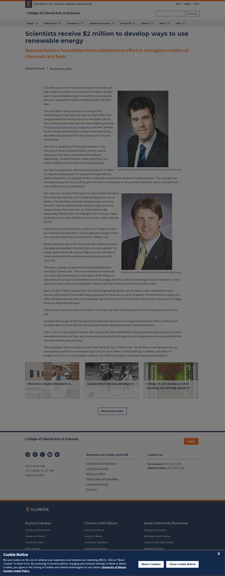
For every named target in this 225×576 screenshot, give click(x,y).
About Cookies (151, 564)
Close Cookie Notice (182, 564)
